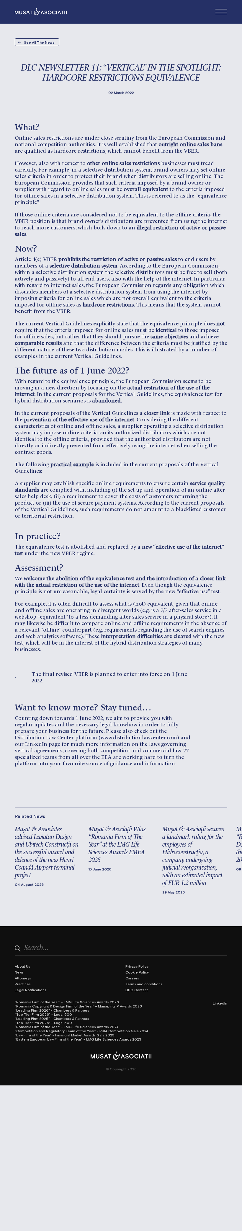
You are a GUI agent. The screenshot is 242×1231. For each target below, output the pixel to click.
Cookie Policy (137, 972)
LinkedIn (220, 1003)
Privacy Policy (136, 966)
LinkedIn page (42, 743)
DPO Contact (136, 990)
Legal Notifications (30, 990)
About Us (22, 966)
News (19, 972)
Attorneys (23, 978)
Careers (132, 978)
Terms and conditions (143, 984)
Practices (23, 984)
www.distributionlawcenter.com (139, 737)
